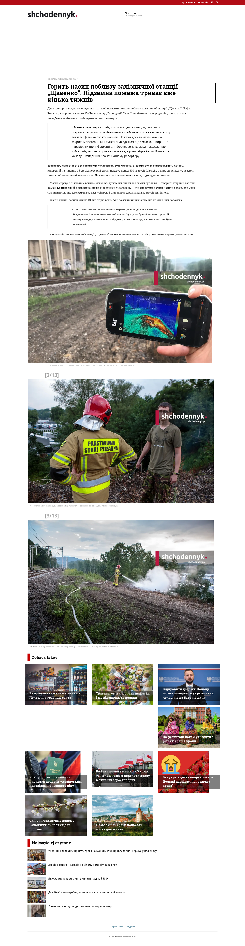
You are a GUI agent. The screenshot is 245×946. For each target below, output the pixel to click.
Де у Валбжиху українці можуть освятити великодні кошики (87, 892)
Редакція (203, 2)
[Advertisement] (122, 45)
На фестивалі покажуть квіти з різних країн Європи (188, 739)
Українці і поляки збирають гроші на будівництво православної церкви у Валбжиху (102, 851)
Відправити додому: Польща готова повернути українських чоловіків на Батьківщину (188, 693)
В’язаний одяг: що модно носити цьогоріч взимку (80, 906)
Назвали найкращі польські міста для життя (119, 827)
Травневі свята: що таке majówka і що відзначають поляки (123, 695)
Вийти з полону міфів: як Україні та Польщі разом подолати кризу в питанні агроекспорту (123, 775)
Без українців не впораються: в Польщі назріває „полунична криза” (188, 781)
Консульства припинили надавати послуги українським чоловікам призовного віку (55, 781)
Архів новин (188, 2)
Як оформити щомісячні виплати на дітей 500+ (78, 878)
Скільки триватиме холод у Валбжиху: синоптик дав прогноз (52, 825)
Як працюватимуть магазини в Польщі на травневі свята (54, 695)
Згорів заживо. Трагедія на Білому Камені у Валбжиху (82, 864)
